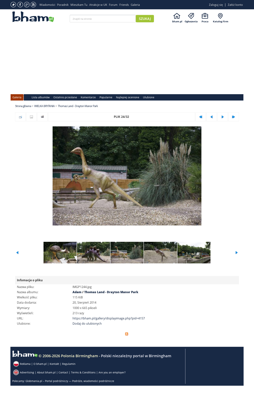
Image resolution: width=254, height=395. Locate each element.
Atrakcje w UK (98, 5)
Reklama (25, 364)
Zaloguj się (216, 5)
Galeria (135, 5)
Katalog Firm (220, 21)
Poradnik (63, 5)
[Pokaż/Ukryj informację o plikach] (31, 117)
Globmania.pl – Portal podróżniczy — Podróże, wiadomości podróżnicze (69, 381)
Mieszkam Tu (78, 5)
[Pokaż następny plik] (222, 117)
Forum (113, 5)
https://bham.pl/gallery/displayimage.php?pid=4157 (109, 318)
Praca (205, 21)
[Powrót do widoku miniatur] (20, 117)
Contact (63, 372)
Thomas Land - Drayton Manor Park (78, 106)
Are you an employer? (112, 372)
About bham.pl (46, 372)
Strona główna (23, 106)
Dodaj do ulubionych (87, 323)
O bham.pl (40, 364)
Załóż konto (235, 5)
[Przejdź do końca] (233, 117)
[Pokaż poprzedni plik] (211, 117)
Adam (77, 292)
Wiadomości (47, 5)
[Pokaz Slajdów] (42, 117)
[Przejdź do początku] (200, 117)
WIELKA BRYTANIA (44, 106)
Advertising (27, 372)
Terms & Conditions (83, 372)
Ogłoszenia (191, 21)
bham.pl (177, 21)
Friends (124, 5)
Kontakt (54, 364)
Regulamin (68, 364)
